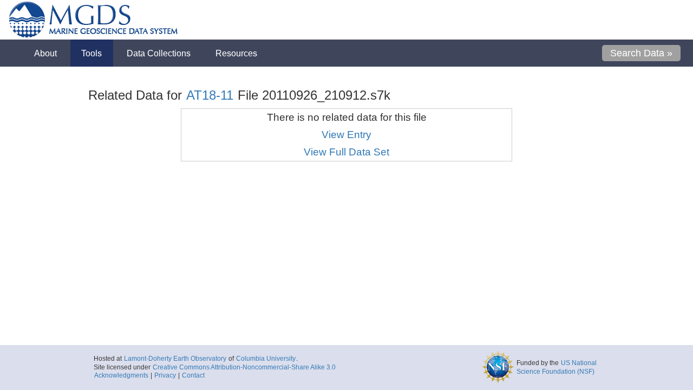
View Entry (346, 134)
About (45, 53)
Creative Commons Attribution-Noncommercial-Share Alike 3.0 (244, 367)
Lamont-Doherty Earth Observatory (175, 358)
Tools (91, 53)
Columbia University (266, 358)
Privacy (165, 375)
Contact (193, 375)
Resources (236, 53)
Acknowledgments (121, 375)
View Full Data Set (346, 152)
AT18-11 (209, 95)
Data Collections (159, 53)
